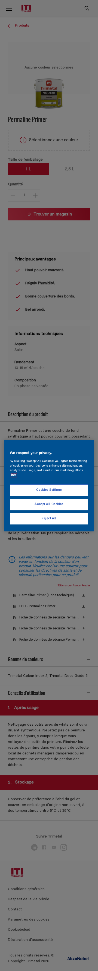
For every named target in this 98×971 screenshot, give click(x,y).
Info (13, 475)
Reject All (49, 518)
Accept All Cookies (49, 504)
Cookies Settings (49, 490)
